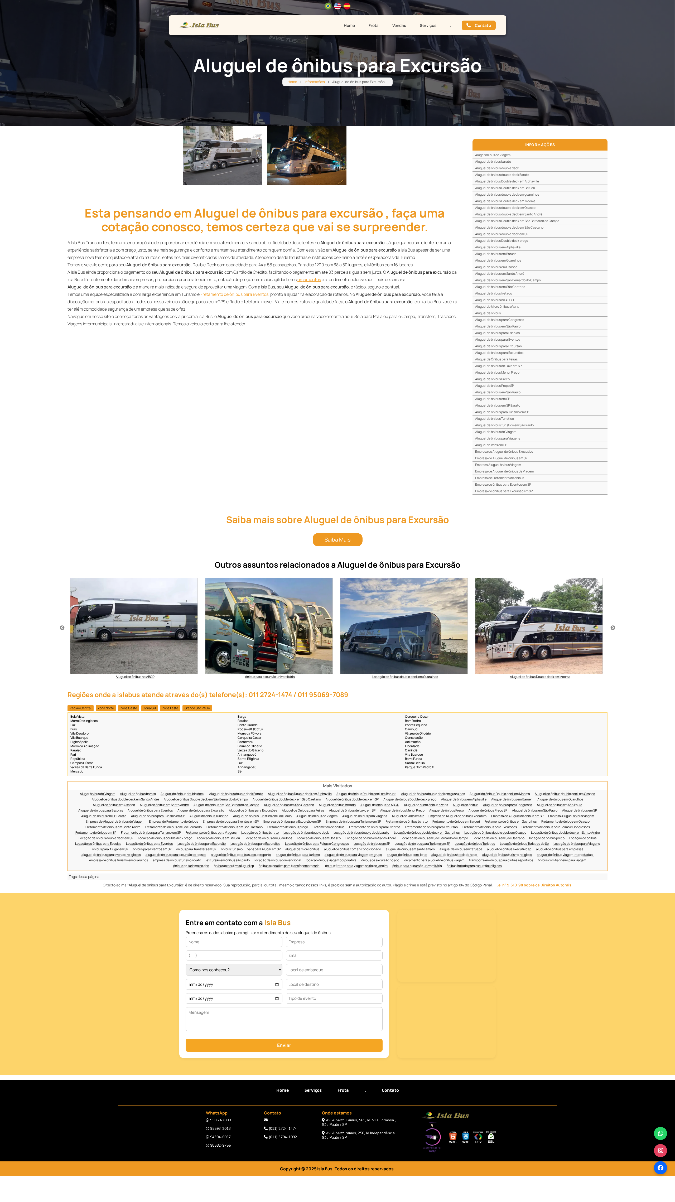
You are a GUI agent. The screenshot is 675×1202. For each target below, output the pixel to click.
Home (349, 25)
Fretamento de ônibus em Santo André (113, 827)
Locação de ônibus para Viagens (576, 844)
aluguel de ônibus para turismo (298, 855)
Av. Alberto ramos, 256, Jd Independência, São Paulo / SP (359, 1135)
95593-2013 (220, 1128)
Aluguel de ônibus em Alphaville (497, 247)
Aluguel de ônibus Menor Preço (497, 372)
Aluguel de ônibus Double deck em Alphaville (507, 181)
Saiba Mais (338, 539)
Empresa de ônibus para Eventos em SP (503, 484)
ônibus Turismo (232, 849)
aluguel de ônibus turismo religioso (507, 855)
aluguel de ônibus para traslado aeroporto (241, 855)
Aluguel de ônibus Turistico (494, 418)
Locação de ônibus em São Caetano (498, 838)
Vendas (399, 25)
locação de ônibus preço (547, 838)
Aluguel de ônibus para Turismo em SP (502, 412)
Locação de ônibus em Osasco (319, 838)
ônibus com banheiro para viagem (562, 860)
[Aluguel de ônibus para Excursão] (222, 155)
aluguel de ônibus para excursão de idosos (176, 855)
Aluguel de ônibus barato (493, 161)
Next (612, 628)
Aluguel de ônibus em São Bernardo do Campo (508, 280)
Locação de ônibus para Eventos (149, 844)
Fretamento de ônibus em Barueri (456, 821)
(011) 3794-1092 (282, 1137)
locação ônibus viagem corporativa (331, 860)
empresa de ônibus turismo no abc (177, 860)
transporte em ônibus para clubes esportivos (501, 860)
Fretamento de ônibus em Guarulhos (511, 821)
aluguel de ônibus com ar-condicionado (352, 849)
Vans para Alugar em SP (264, 849)
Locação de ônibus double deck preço (165, 838)
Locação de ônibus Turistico (475, 844)
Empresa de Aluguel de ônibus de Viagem (504, 471)
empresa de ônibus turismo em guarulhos (118, 860)
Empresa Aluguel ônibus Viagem (498, 464)
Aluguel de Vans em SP (491, 445)
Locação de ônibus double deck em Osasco (495, 832)
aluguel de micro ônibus (302, 849)
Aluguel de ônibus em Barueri (496, 254)
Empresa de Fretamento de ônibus (499, 478)
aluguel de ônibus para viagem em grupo (353, 855)
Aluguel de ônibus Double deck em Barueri (505, 188)
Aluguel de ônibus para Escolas (497, 333)
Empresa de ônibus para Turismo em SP (353, 821)
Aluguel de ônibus (488, 313)
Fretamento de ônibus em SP (95, 832)
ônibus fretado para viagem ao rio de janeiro (356, 866)
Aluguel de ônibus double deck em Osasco (505, 207)
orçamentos (309, 279)
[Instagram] (660, 1150)
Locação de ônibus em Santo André (370, 838)
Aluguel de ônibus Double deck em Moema (505, 201)
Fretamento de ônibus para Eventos (234, 294)
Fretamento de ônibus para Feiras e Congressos (556, 827)
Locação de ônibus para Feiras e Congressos (317, 844)
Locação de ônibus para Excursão (201, 844)
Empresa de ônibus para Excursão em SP (504, 491)
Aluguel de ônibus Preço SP (494, 385)
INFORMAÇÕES (540, 144)
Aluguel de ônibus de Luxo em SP (498, 366)
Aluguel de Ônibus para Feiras (496, 359)
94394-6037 (220, 1137)
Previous (62, 628)
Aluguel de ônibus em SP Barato (497, 405)
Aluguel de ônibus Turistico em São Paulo (504, 425)
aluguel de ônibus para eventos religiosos (111, 855)
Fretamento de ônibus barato (407, 821)
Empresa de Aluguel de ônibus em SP (501, 458)
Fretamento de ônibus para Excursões (489, 827)
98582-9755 (220, 1145)
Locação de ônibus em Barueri (218, 838)
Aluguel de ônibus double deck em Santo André (508, 214)
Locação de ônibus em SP (372, 844)
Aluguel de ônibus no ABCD (494, 300)
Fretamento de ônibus (328, 827)
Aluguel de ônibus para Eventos (497, 339)
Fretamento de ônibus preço (287, 827)
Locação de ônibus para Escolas (98, 844)
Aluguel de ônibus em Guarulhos (498, 260)
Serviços (428, 25)
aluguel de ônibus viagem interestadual (565, 855)
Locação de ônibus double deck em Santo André (565, 832)
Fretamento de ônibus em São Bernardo (173, 827)
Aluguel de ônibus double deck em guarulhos (507, 194)
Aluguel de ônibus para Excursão (498, 346)
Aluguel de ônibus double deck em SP (501, 234)
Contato (483, 25)
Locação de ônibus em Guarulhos (268, 838)
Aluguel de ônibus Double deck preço (501, 240)
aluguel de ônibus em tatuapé (461, 849)
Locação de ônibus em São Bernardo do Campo (434, 838)
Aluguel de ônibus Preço (492, 379)
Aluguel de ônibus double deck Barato (502, 174)
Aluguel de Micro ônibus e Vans (497, 306)
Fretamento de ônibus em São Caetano (234, 827)
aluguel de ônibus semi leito (407, 855)
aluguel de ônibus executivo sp (509, 849)
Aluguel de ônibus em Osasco (496, 267)
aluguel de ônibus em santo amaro (410, 849)
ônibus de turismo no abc (191, 866)
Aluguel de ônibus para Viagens (497, 438)
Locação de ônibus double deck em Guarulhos (427, 832)
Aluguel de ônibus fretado (493, 293)
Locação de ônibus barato (260, 832)
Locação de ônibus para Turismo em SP (422, 844)
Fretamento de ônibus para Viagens (211, 832)
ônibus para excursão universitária (417, 866)
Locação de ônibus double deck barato (361, 832)
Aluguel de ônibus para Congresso (499, 319)
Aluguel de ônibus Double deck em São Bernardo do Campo (517, 221)
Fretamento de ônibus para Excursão (431, 827)
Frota (374, 25)
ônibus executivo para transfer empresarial (289, 866)
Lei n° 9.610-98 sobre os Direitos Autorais (533, 884)
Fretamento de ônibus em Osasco (565, 821)
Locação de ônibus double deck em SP (106, 838)
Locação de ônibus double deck (306, 832)
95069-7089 (220, 1120)
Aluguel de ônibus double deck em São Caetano (509, 227)
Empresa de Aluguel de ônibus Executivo (504, 451)
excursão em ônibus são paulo (228, 860)
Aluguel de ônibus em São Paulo (497, 326)
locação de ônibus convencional (277, 860)
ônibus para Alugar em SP (110, 849)
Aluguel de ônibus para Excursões (499, 352)
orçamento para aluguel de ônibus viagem (434, 860)
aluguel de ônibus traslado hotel (454, 855)
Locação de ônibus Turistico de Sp (524, 844)
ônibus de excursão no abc (380, 860)
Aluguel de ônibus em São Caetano (500, 286)
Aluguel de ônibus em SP (492, 399)
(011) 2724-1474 (282, 1128)
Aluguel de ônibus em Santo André (499, 273)
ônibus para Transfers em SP (196, 849)
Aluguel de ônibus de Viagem (495, 431)
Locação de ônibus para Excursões (255, 844)
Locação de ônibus (582, 838)
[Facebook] (660, 1167)
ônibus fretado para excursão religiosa (474, 866)
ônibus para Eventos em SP (152, 849)
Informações (315, 82)
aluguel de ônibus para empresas (559, 849)
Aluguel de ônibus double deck (497, 168)
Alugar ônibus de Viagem (492, 155)
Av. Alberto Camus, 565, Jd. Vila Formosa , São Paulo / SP (359, 1122)
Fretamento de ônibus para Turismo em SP (151, 832)
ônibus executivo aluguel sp (234, 866)
